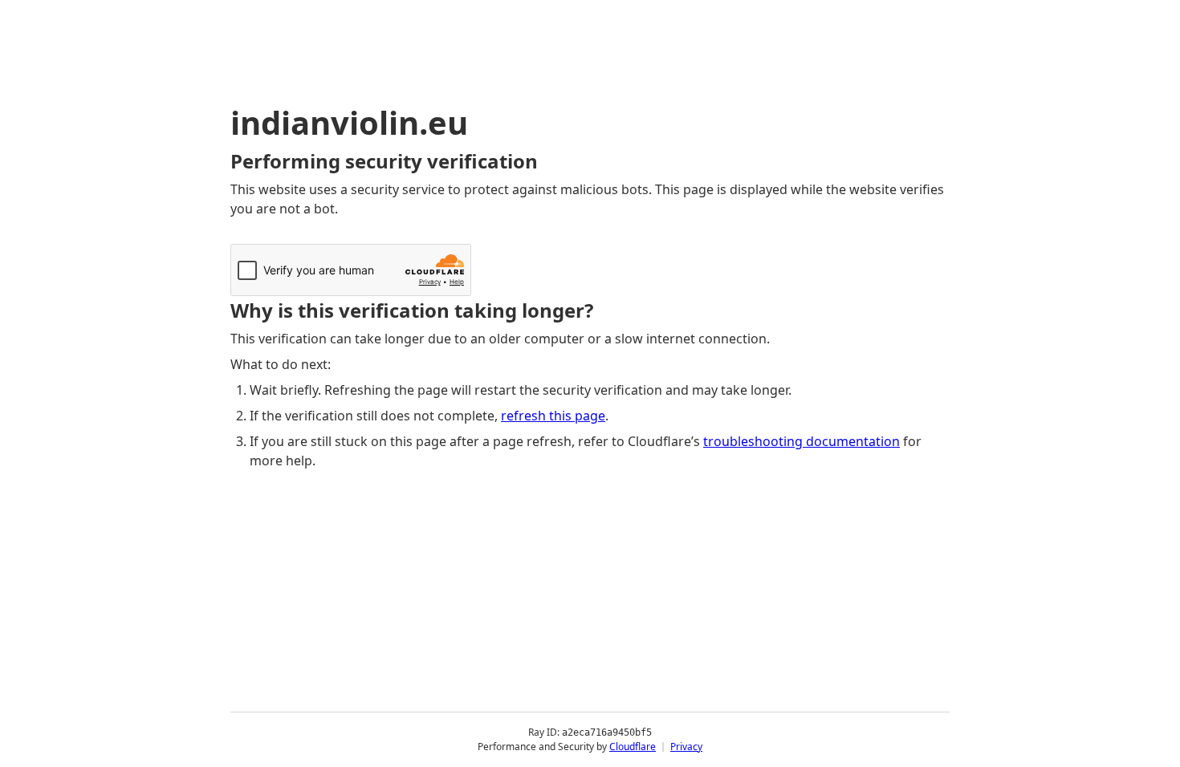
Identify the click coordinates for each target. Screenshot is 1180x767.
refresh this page (553, 415)
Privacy (686, 746)
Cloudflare (632, 746)
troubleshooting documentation (801, 441)
